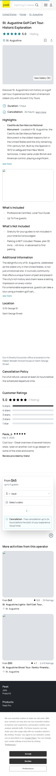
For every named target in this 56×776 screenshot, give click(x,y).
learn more (41, 112)
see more (7, 163)
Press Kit (6, 693)
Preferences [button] (10, 745)
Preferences (28, 769)
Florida (23, 14)
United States (9, 14)
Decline (28, 761)
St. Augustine (36, 14)
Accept (28, 754)
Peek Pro (6, 705)
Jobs (4, 690)
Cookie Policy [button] (30, 738)
